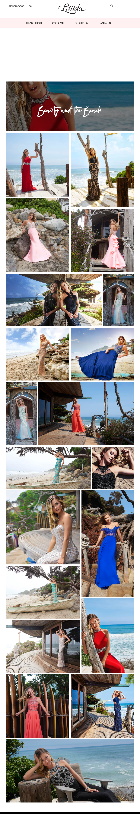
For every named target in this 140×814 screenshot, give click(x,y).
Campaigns (105, 23)
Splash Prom (34, 23)
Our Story (81, 23)
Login (30, 6)
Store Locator (16, 6)
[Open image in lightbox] (37, 165)
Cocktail (58, 23)
